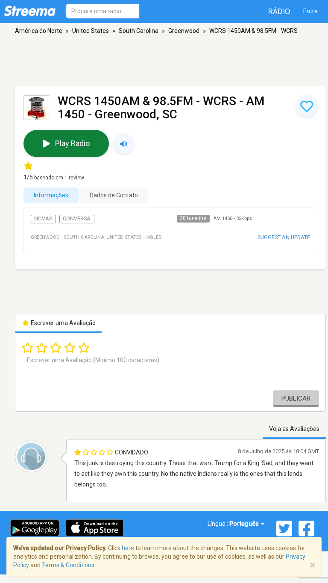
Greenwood (183, 30)
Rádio (279, 11)
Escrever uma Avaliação (62, 322)
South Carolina (138, 30)
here (128, 548)
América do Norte (38, 30)
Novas (43, 219)
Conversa (77, 219)
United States (90, 30)
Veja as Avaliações (294, 428)
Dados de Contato (114, 195)
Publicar (295, 398)
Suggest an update (284, 237)
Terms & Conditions (68, 565)
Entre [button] (310, 11)
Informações (51, 195)
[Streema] (30, 11)
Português (244, 523)
